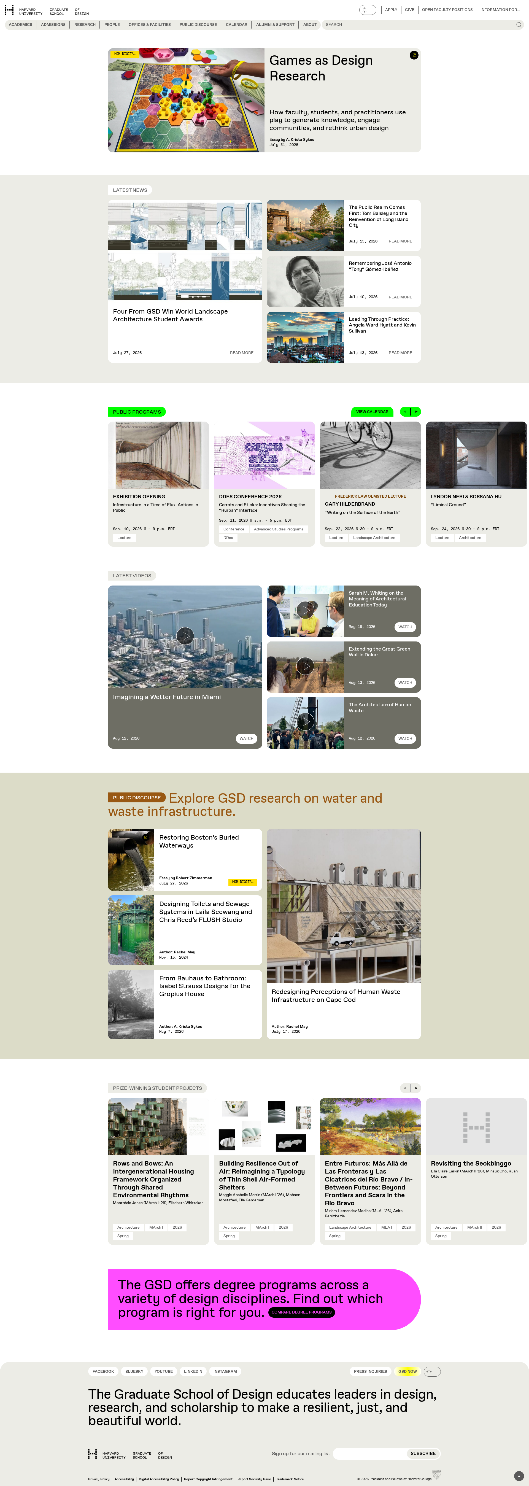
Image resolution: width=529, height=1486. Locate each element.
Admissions (53, 24)
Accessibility (124, 1479)
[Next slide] (416, 412)
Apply (391, 9)
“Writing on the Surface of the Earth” (362, 508)
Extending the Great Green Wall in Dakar (379, 652)
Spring (123, 1236)
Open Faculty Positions (447, 9)
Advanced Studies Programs (279, 529)
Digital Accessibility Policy (159, 1479)
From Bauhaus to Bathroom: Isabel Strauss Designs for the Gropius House (204, 986)
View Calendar (372, 411)
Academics (20, 24)
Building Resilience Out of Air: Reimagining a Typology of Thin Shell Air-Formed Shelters (262, 1175)
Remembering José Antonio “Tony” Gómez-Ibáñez (380, 266)
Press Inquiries (370, 1371)
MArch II (474, 1227)
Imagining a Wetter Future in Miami (167, 697)
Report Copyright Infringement (208, 1479)
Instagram (225, 1371)
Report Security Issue (254, 1479)
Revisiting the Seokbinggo (471, 1163)
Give (409, 9)
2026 (177, 1227)
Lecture (124, 537)
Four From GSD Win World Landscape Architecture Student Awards (170, 315)
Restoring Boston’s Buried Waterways (199, 841)
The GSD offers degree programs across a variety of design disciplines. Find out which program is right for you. (250, 1299)
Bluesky (134, 1371)
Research (85, 24)
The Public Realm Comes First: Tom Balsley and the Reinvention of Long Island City (379, 216)
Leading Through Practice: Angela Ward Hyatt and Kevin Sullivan (382, 325)
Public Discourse (198, 24)
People (112, 24)
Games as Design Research (321, 69)
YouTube (164, 1371)
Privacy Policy (99, 1479)
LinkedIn (193, 1371)
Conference (233, 529)
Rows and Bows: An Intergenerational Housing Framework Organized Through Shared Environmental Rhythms (153, 1179)
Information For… (500, 9)
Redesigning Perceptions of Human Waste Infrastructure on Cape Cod (336, 996)
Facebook (103, 1371)
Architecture (470, 537)
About (310, 24)
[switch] (367, 10)
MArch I (156, 1227)
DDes (228, 537)
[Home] (130, 1454)
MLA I (386, 1227)
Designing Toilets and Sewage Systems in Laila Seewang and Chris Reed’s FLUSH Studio (205, 912)
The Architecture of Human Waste (380, 708)
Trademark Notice (290, 1479)
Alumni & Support (275, 24)
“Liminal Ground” (466, 501)
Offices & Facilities (150, 24)
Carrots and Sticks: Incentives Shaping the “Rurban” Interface (262, 503)
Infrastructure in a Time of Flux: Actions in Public (155, 503)
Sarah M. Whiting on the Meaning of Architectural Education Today (377, 599)
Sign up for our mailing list (301, 1454)
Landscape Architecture (374, 537)
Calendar (236, 24)
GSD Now (407, 1371)
